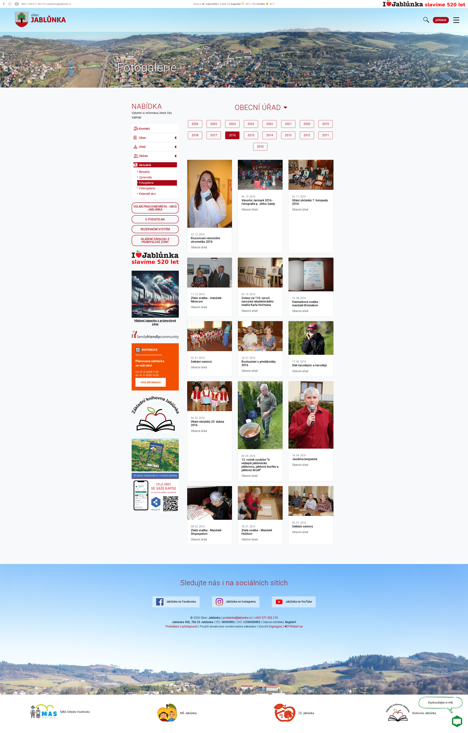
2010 (260, 146)
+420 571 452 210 (266, 617)
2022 (269, 124)
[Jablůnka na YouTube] (17, 4)
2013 (288, 135)
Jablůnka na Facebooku (180, 601)
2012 (307, 135)
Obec (142, 138)
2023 (251, 124)
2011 (325, 135)
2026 (195, 124)
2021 (288, 124)
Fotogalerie (146, 183)
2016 (232, 135)
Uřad (142, 147)
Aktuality (144, 172)
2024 (232, 124)
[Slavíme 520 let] (424, 6)
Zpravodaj (145, 177)
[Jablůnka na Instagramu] (9, 4)
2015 (251, 135)
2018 (195, 135)
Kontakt (144, 128)
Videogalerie (147, 188)
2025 (213, 124)
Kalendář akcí (147, 194)
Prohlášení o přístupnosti (181, 626)
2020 (307, 124)
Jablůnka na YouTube (298, 601)
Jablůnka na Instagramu (240, 601)
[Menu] (456, 20)
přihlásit (440, 20)
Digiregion (275, 626)
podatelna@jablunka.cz (237, 617)
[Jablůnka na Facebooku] (4, 4)
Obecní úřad (258, 107)
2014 (269, 135)
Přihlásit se (295, 626)
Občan (143, 156)
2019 (325, 124)
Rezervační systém (155, 229)
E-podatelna (155, 219)
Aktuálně (145, 165)
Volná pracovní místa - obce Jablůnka (155, 208)
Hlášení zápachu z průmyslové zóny (155, 240)
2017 (213, 135)
